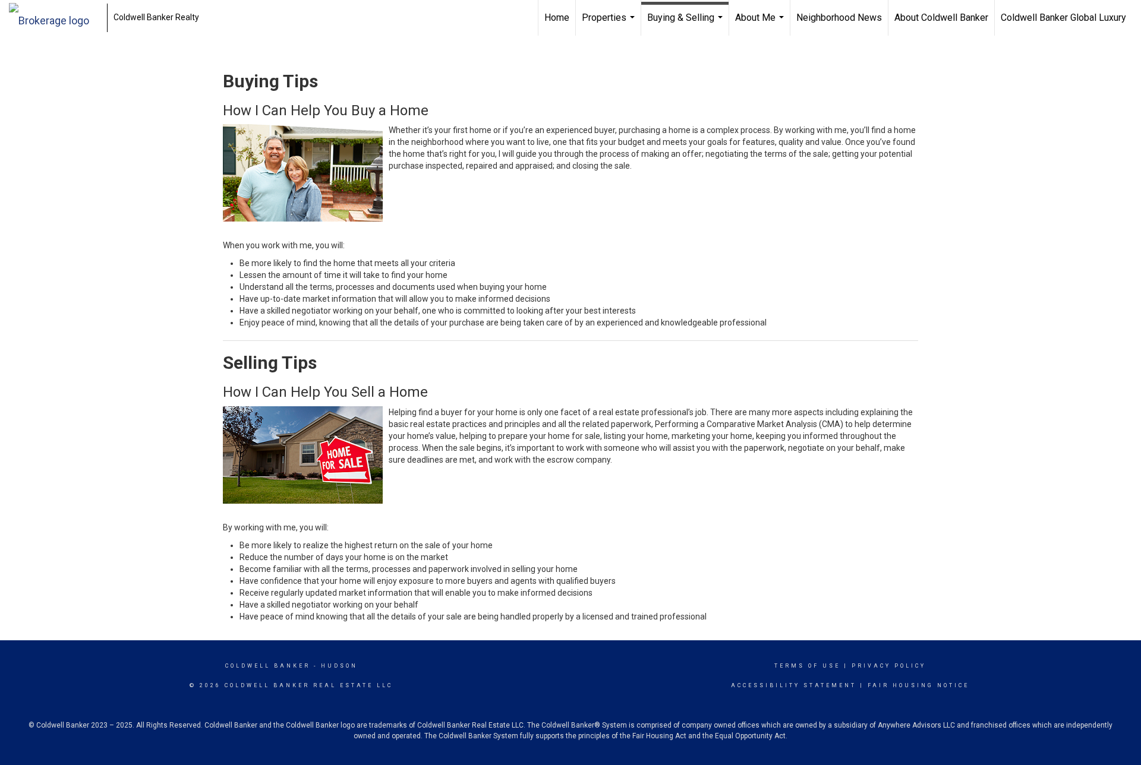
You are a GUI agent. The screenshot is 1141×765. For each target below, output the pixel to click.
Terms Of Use (807, 666)
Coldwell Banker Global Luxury (1063, 17)
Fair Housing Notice (918, 685)
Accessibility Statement (793, 685)
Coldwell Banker (267, 666)
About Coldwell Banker (941, 17)
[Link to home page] (55, 18)
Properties (610, 24)
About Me (761, 24)
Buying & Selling (686, 24)
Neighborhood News (839, 17)
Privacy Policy (889, 666)
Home (556, 17)
